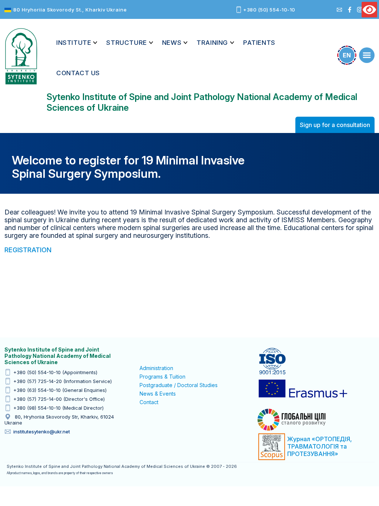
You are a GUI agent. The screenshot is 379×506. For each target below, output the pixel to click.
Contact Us (78, 73)
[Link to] (367, 55)
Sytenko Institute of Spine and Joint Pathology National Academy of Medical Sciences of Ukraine (21, 56)
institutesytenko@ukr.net (41, 432)
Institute (73, 42)
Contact (149, 402)
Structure (126, 42)
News (171, 42)
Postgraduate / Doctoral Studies (179, 385)
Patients (259, 42)
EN (347, 55)
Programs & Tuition (162, 376)
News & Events (158, 393)
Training (212, 42)
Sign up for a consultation (335, 125)
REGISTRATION (27, 250)
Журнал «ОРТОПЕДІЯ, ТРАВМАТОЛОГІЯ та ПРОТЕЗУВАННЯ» (319, 446)
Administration (156, 368)
